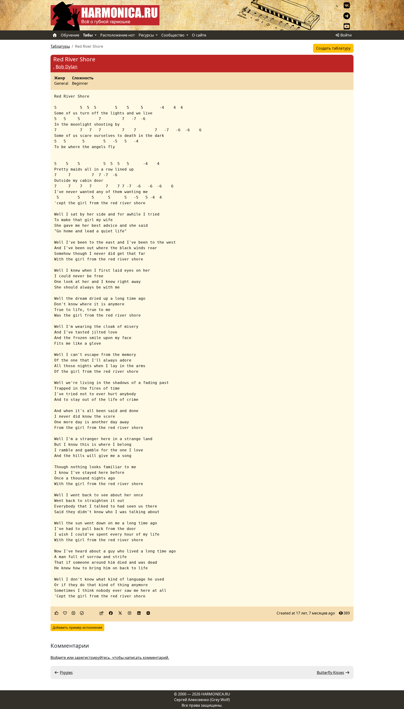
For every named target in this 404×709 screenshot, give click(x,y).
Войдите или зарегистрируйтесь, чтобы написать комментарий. (109, 657)
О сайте (199, 35)
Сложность (83, 78)
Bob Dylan (66, 66)
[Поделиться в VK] (148, 613)
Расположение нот (117, 35)
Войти (345, 35)
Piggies (66, 672)
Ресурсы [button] (147, 35)
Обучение (70, 35)
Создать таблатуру (333, 48)
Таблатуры (60, 46)
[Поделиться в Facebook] (110, 613)
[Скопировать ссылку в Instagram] (129, 613)
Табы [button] (88, 35)
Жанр (59, 78)
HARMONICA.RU (215, 694)
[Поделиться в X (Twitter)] (120, 613)
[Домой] (54, 35)
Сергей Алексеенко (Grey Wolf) (202, 699)
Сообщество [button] (173, 35)
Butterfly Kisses (330, 672)
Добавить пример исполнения (77, 627)
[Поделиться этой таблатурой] (101, 613)
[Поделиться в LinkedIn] (139, 613)
